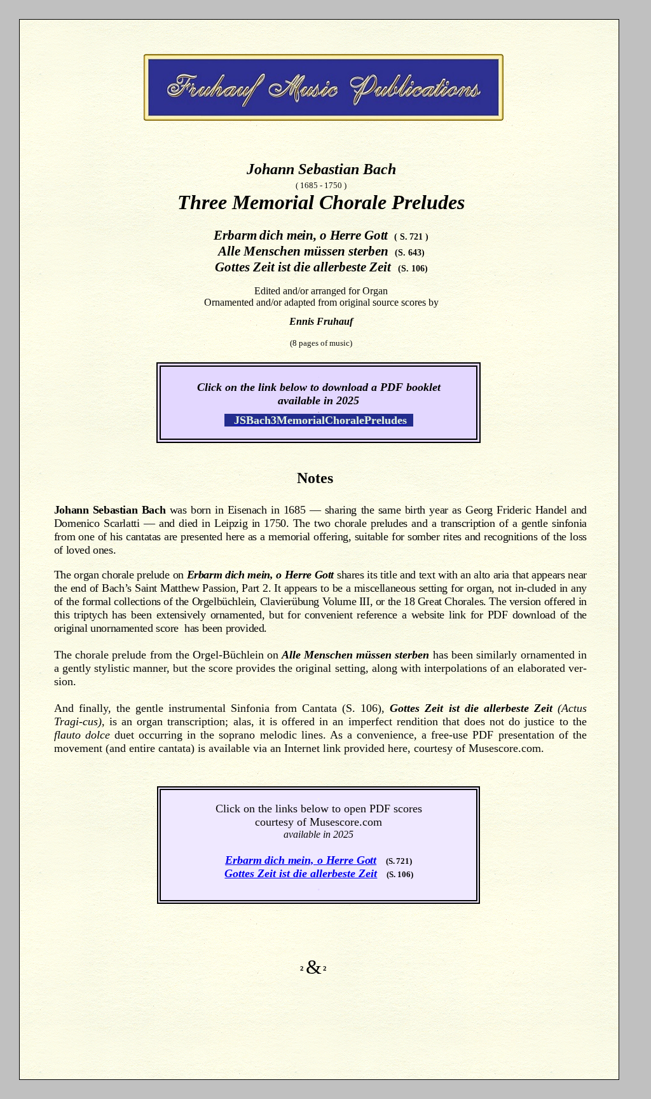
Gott (366, 860)
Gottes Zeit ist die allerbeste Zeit (300, 873)
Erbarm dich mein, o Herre (291, 860)
